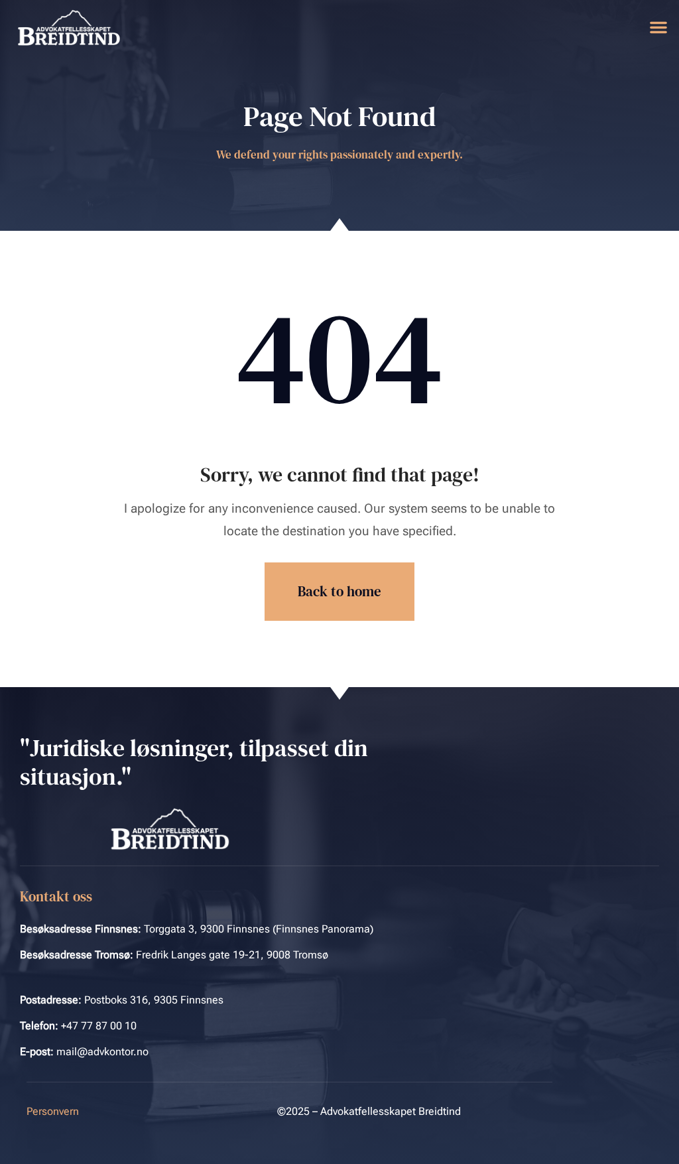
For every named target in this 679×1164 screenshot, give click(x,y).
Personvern (53, 1111)
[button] (658, 27)
